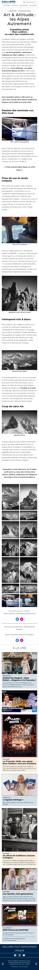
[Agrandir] (35, 119)
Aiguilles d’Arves (8, 452)
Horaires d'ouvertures (14, 962)
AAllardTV (33, 5)
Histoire (6, 5)
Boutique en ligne (24, 961)
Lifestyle (14, 5)
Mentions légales (13, 961)
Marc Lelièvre (18, 55)
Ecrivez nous (26, 962)
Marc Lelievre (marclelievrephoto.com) (19, 614)
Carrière (27, 964)
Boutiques (24, 5)
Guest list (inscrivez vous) (16, 964)
